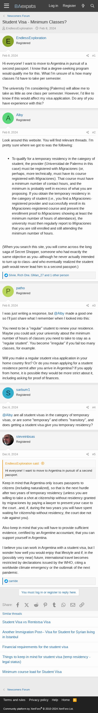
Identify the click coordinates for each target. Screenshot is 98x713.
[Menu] (6, 6)
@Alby (59, 313)
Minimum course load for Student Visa (32, 671)
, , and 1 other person (39, 275)
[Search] (92, 5)
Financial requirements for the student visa (35, 647)
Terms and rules (14, 700)
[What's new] (83, 5)
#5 (94, 454)
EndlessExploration (19, 28)
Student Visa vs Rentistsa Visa (26, 622)
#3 (94, 305)
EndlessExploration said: (22, 463)
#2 (94, 132)
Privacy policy (39, 700)
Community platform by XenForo (38, 709)
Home (66, 700)
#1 (94, 56)
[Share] (88, 56)
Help (55, 700)
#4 (94, 407)
